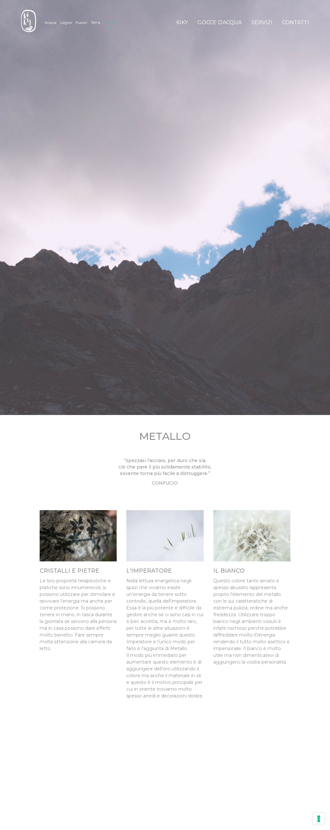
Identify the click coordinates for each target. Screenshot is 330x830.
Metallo (111, 22)
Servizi (261, 22)
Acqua (50, 22)
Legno (66, 22)
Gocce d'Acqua (220, 22)
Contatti (295, 22)
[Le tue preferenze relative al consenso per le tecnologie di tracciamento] (319, 819)
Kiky (182, 22)
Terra (95, 22)
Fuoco (81, 22)
